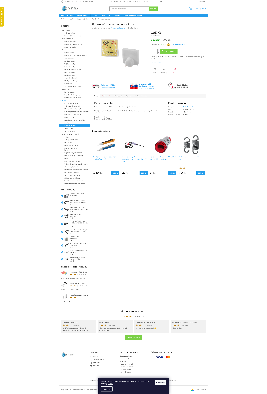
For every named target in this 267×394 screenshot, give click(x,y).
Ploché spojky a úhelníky (72, 69)
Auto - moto (66, 89)
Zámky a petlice (69, 61)
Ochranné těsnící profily (72, 106)
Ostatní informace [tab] (141, 96)
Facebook (96, 363)
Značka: (133, 28)
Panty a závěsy (69, 72)
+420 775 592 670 (99, 360)
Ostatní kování (69, 53)
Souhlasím (160, 383)
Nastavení (107, 389)
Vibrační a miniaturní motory (73, 181)
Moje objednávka (125, 372)
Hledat (153, 9)
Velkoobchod (134, 1)
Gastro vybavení (67, 30)
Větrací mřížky (69, 128)
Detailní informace (157, 63)
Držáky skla (68, 83)
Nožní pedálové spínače (72, 161)
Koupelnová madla (71, 78)
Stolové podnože (70, 47)
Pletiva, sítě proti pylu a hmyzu (74, 109)
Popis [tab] (96, 96)
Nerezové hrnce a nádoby (73, 36)
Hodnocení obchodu (133, 311)
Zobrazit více (133, 337)
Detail (115, 173)
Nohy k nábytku (67, 39)
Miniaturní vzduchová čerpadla (74, 184)
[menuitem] (67, 15)
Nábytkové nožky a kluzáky (73, 44)
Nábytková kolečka (70, 41)
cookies (110, 384)
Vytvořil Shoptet (200, 390)
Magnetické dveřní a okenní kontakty (76, 170)
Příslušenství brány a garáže (73, 95)
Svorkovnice (68, 142)
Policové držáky (69, 67)
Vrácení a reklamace (127, 367)
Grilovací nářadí (69, 33)
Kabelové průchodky (71, 145)
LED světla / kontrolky (71, 172)
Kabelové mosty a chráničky (73, 155)
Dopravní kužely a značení (73, 114)
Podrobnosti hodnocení (118, 28)
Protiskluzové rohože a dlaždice (75, 120)
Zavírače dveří (69, 58)
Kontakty (147, 1)
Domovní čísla (69, 117)
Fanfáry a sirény (69, 92)
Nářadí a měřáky (69, 126)
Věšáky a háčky (69, 64)
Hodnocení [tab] (118, 96)
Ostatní (64, 100)
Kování (64, 50)
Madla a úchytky (69, 75)
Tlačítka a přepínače (71, 167)
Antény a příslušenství (71, 140)
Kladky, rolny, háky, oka (72, 81)
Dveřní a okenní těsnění (72, 103)
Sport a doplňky (69, 131)
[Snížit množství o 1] (158, 52)
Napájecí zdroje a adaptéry (73, 153)
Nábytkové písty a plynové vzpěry (75, 55)
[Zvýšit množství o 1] (158, 50)
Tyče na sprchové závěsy (72, 86)
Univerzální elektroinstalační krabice (76, 164)
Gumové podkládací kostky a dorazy (76, 112)
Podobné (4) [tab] (106, 96)
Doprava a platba (118, 1)
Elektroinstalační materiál (70, 134)
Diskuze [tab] (128, 96)
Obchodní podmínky (126, 369)
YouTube (96, 366)
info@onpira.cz (98, 356)
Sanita (66, 123)
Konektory (67, 158)
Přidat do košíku (170, 51)
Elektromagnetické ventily (73, 178)
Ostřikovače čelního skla (72, 98)
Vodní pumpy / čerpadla (72, 175)
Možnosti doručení (178, 45)
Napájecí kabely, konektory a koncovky (73, 149)
